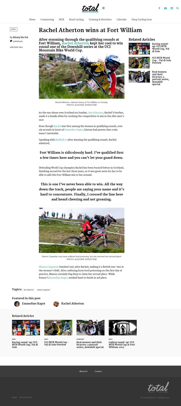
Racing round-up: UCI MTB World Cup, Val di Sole (150, 49)
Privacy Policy (26, 397)
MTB (61, 19)
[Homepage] (158, 386)
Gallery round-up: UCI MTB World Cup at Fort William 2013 (123, 336)
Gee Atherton (95, 112)
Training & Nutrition (100, 19)
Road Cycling (76, 19)
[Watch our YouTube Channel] (165, 8)
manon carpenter (43, 290)
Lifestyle (121, 19)
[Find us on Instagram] (172, 8)
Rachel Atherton (75, 43)
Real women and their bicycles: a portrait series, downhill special (150, 79)
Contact (98, 371)
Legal (14, 397)
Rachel (57, 126)
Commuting (47, 19)
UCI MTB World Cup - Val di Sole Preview (150, 62)
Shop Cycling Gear (142, 19)
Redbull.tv (61, 139)
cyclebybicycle (17, 41)
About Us (83, 371)
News (32, 19)
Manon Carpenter (49, 266)
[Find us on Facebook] (159, 8)
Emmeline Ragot (73, 129)
